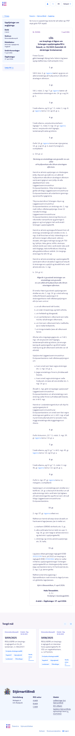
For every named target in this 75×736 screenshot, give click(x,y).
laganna (49, 73)
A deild (35, 700)
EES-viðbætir (57, 706)
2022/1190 (37, 556)
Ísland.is (15, 726)
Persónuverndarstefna (53, 731)
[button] (47, 4)
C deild (35, 707)
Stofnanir (42, 731)
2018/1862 (49, 559)
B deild (35, 704)
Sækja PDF (8, 68)
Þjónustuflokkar (27, 726)
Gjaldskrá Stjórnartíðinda (62, 709)
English (66, 731)
